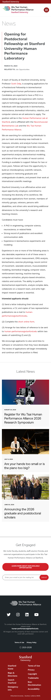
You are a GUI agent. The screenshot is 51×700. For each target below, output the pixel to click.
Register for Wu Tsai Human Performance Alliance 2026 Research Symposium (25, 403)
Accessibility (33, 689)
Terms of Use (19, 642)
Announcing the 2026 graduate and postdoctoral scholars (25, 498)
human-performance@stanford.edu (25, 629)
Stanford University (10, 2)
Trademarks (33, 678)
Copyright (32, 674)
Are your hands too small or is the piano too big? (25, 450)
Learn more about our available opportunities (25, 567)
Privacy (31, 669)
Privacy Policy (31, 642)
